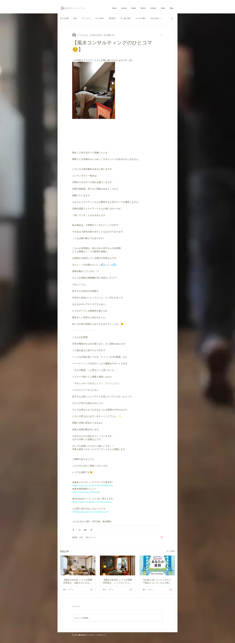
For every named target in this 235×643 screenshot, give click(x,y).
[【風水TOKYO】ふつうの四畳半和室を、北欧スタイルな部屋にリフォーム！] (77, 565)
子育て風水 (96, 521)
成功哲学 (112, 18)
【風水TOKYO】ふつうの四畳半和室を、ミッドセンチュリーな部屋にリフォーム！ (117, 581)
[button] (172, 18)
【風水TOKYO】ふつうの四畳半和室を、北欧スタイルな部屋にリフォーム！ (77, 581)
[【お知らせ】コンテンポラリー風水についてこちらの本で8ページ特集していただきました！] (157, 565)
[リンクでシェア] (91, 530)
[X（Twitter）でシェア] (79, 530)
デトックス (86, 18)
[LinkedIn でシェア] (85, 530)
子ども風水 (99, 18)
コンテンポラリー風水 (81, 521)
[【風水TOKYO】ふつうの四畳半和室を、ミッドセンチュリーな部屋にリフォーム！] (117, 565)
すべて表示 (170, 551)
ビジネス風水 (141, 18)
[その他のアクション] (161, 35)
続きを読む (155, 18)
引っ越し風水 (125, 18)
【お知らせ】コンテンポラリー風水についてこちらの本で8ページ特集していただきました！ (156, 581)
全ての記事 (64, 18)
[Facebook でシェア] (73, 530)
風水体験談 (107, 521)
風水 (75, 18)
